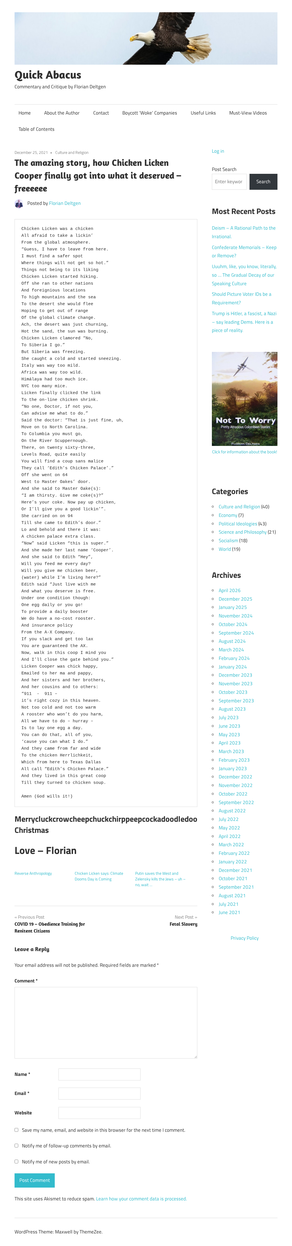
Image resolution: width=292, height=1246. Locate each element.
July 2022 (229, 819)
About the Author (62, 113)
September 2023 (236, 700)
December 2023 (235, 675)
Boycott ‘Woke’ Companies (149, 113)
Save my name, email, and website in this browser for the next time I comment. (103, 1130)
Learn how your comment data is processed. (141, 1198)
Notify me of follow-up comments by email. (66, 1145)
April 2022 (230, 836)
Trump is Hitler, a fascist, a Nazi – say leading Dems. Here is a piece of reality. (244, 322)
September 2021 (236, 887)
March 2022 (231, 844)
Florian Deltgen (65, 203)
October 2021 (233, 878)
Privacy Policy (245, 938)
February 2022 (234, 853)
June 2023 (229, 726)
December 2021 (235, 870)
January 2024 (233, 666)
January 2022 (233, 861)
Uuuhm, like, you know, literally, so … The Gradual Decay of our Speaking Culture (244, 275)
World (225, 549)
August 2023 (232, 709)
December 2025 (235, 599)
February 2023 (234, 760)
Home (25, 113)
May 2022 (229, 827)
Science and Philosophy (243, 532)
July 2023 (229, 717)
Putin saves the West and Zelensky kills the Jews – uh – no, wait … (160, 879)
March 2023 (231, 751)
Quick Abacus (48, 74)
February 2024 (234, 658)
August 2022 (232, 810)
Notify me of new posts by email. (56, 1161)
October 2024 (233, 624)
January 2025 (233, 607)
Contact (101, 113)
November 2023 (236, 683)
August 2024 (232, 641)
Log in (218, 151)
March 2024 (231, 649)
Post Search (224, 169)
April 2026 (230, 590)
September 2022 (236, 802)
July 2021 (229, 904)
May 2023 (229, 734)
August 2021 (232, 895)
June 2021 (229, 912)
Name (22, 1074)
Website (23, 1112)
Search (263, 181)
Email (22, 1093)
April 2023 (230, 743)
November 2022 (236, 785)
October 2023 (233, 692)
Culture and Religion (72, 152)
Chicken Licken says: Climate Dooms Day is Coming (99, 876)
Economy (228, 515)
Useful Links (203, 113)
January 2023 (233, 768)
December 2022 (235, 776)
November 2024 (236, 615)
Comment (26, 980)
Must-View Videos (248, 113)
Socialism (228, 540)
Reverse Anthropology (33, 873)
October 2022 (233, 794)
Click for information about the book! (244, 451)
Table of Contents (36, 129)
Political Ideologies (238, 523)
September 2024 (236, 633)
